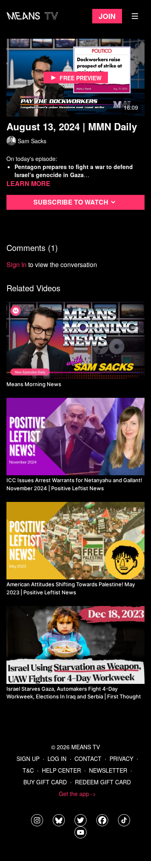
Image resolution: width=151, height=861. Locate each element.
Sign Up (28, 758)
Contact (87, 758)
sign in (16, 264)
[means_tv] (37, 820)
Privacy (121, 758)
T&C (28, 770)
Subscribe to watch (70, 202)
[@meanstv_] (124, 820)
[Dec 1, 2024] (75, 436)
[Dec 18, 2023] (75, 644)
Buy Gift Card (45, 782)
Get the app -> (77, 794)
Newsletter (108, 770)
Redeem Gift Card (103, 782)
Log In (57, 758)
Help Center (61, 770)
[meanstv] (102, 820)
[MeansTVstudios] (59, 820)
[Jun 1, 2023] (75, 540)
